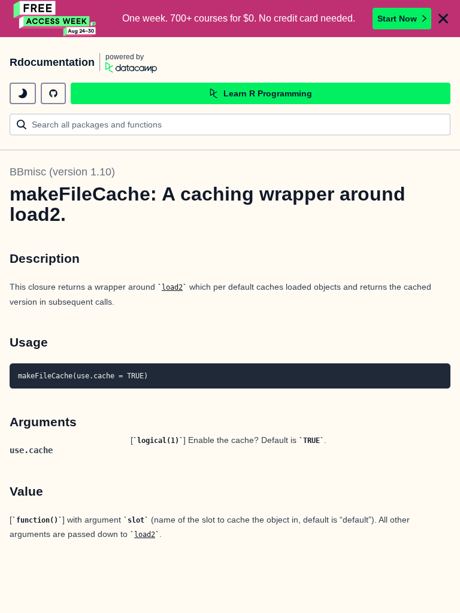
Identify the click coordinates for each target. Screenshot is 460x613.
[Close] (443, 19)
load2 (172, 287)
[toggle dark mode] (23, 93)
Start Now (397, 18)
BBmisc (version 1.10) (62, 172)
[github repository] (53, 93)
